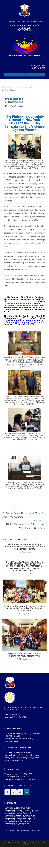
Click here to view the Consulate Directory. (22, 830)
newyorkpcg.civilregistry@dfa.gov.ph (21, 810)
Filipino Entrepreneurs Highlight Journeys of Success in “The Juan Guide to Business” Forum (24, 546)
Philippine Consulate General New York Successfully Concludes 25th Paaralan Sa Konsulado (24, 608)
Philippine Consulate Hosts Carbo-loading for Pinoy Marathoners (24, 655)
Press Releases (28, 87)
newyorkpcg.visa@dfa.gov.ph (17, 821)
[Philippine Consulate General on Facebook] (7, 792)
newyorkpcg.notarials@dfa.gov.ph (19, 815)
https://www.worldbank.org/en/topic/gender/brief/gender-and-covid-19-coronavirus (24, 321)
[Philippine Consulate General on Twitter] (14, 792)
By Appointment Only (13, 741)
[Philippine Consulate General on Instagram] (20, 792)
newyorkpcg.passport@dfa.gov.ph (19, 818)
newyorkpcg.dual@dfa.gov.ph (17, 813)
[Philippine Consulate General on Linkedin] (27, 792)
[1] (14, 233)
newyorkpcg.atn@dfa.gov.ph (17, 808)
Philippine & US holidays (23, 738)
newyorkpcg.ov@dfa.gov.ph (16, 823)
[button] (24, 74)
